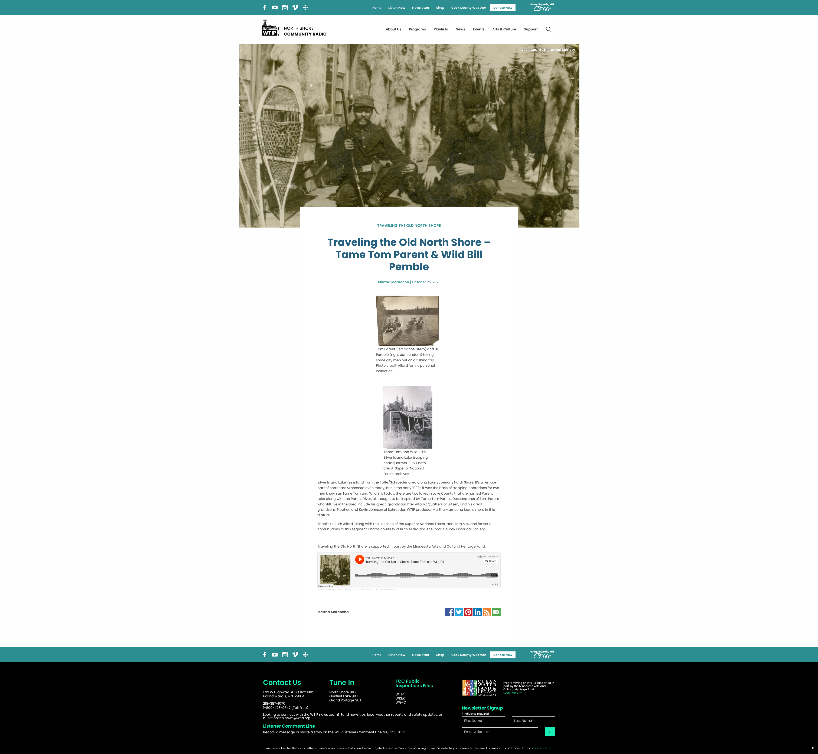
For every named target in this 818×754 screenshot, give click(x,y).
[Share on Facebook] (449, 611)
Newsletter (420, 8)
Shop (440, 8)
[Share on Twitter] (459, 611)
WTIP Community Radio (329, 589)
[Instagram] (285, 7)
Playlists (441, 29)
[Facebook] (264, 7)
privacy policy (540, 748)
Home (377, 8)
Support (531, 29)
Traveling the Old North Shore (409, 226)
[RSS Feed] (487, 611)
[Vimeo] (295, 7)
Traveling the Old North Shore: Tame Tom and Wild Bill (369, 589)
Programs (417, 29)
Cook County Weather (468, 8)
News (460, 29)
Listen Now (396, 8)
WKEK (400, 698)
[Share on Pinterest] (468, 611)
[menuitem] (377, 7)
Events (479, 29)
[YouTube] (274, 7)
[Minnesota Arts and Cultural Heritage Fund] (479, 687)
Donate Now (502, 8)
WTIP (400, 694)
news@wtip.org (297, 717)
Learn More (511, 692)
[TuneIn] (305, 7)
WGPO (401, 702)
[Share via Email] (496, 611)
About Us (393, 29)
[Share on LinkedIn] (477, 611)
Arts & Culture (504, 29)
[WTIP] (296, 26)
